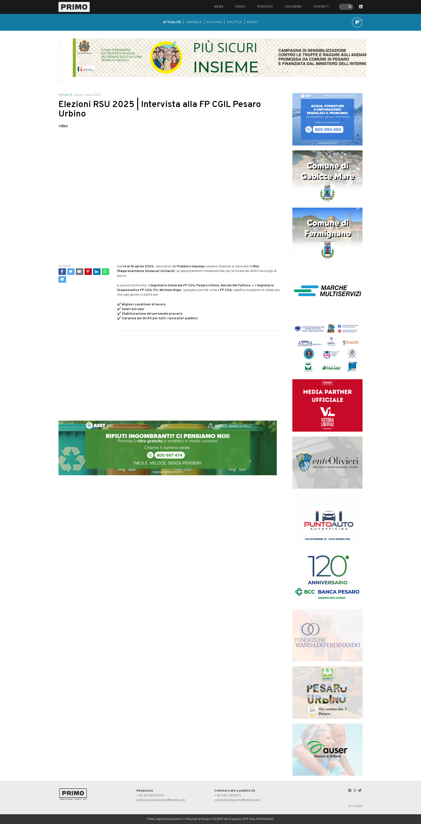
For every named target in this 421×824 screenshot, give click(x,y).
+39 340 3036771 (227, 796)
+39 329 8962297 (150, 796)
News (218, 7)
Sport (252, 22)
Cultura (214, 22)
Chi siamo (293, 7)
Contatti (321, 7)
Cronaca (194, 22)
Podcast (265, 7)
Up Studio (355, 806)
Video (240, 7)
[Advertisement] (171, 371)
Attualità (172, 22)
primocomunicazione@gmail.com (160, 800)
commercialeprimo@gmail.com (237, 800)
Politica (234, 22)
